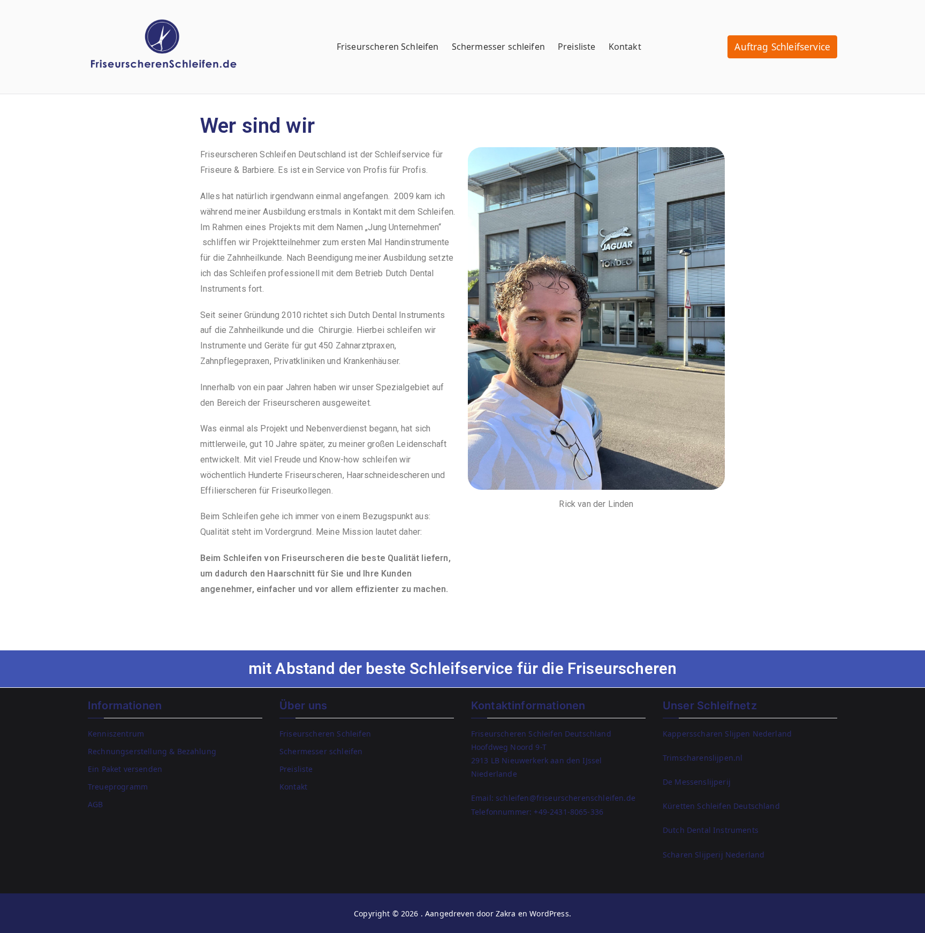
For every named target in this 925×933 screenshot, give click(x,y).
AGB (95, 804)
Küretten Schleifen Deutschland (721, 806)
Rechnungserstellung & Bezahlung (152, 751)
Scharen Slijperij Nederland (713, 854)
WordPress (548, 913)
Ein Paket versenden (125, 769)
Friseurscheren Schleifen (388, 46)
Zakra (506, 913)
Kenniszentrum (116, 734)
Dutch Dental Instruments (711, 830)
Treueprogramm (118, 787)
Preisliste (577, 46)
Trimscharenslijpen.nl (702, 758)
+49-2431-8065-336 (568, 812)
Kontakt (625, 46)
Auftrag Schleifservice (782, 47)
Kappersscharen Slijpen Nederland (727, 734)
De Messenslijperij (697, 782)
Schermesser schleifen (498, 46)
